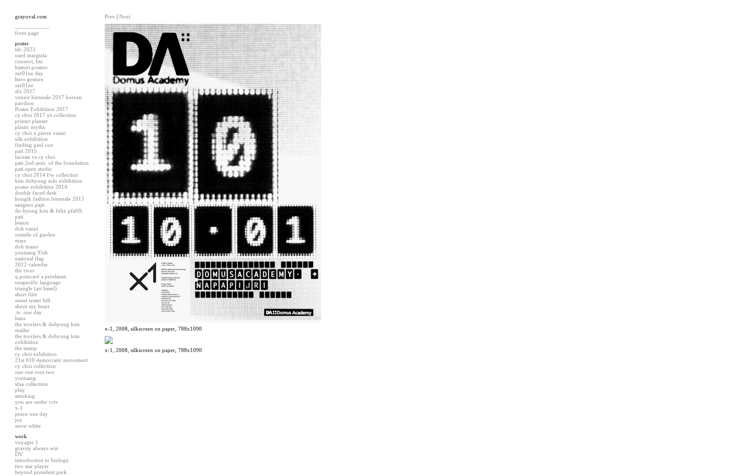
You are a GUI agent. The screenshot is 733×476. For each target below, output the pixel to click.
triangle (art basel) (36, 288)
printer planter (31, 121)
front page (27, 33)
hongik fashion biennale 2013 (49, 199)
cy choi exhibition (36, 354)
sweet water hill (32, 300)
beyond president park (41, 472)
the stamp (26, 348)
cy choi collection (35, 366)
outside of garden (35, 235)
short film (26, 294)
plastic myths (30, 127)
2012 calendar (31, 264)
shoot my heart (32, 306)
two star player (32, 466)
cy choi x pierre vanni (40, 133)
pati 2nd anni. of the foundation (52, 163)
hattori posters (31, 67)
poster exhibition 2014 (41, 187)
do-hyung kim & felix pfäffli (48, 211)
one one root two (34, 372)
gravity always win (36, 448)
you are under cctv (36, 402)
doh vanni (26, 229)
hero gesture (29, 79)
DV (19, 454)
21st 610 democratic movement (51, 360)
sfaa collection (31, 384)
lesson (22, 223)
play (20, 390)
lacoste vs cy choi (35, 157)
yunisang (25, 378)
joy (18, 420)
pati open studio (33, 169)
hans (20, 318)
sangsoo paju (30, 205)
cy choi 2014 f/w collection (46, 175)
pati (19, 217)
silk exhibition (31, 139)
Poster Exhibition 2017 (41, 109)
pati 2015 (26, 151)
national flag (29, 258)
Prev (110, 16)
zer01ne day (29, 73)
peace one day (31, 414)
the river (24, 270)
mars (20, 240)
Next (124, 16)
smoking (25, 396)
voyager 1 (26, 442)
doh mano (26, 246)
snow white (28, 426)
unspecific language (38, 282)
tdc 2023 (25, 49)
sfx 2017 (25, 91)
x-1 (19, 408)
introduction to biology (42, 460)
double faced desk (36, 193)
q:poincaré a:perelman (40, 276)
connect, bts (28, 61)
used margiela (31, 55)
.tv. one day (28, 312)
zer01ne (24, 85)
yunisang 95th (31, 252)
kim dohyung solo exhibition (48, 181)
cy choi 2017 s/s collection (45, 115)
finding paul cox (34, 145)
